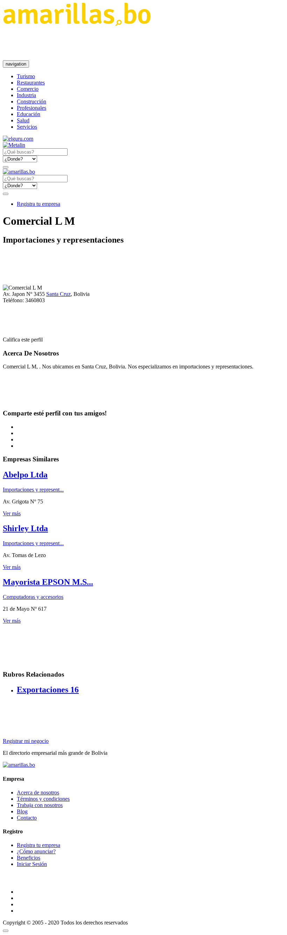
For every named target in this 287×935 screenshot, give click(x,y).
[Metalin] (14, 145)
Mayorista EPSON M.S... (48, 582)
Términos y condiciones (43, 799)
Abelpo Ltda (25, 474)
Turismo (26, 76)
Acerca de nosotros (38, 792)
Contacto (27, 818)
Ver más (12, 513)
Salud (23, 120)
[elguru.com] (18, 139)
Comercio (27, 89)
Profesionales (31, 108)
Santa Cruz (58, 294)
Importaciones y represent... (33, 490)
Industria (26, 95)
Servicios (27, 127)
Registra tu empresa (38, 204)
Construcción (31, 101)
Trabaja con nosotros (40, 805)
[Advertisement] (130, 43)
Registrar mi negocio (26, 741)
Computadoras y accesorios (33, 597)
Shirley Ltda (25, 528)
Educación (28, 114)
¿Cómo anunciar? (36, 851)
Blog (22, 811)
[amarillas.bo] (19, 765)
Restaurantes (31, 83)
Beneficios (28, 858)
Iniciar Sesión (32, 864)
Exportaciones (48, 689)
